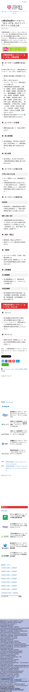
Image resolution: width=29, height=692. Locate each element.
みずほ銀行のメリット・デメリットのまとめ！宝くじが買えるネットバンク (18, 525)
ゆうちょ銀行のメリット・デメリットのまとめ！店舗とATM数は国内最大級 (18, 516)
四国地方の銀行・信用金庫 (9, 571)
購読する (5, 507)
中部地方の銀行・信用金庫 (9, 582)
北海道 (21, 369)
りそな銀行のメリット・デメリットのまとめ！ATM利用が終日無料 (18, 554)
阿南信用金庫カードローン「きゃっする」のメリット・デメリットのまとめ (18, 452)
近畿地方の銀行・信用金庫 (9, 578)
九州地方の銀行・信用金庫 (9, 567)
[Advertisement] (14, 388)
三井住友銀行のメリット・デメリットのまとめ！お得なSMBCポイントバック (18, 535)
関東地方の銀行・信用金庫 (9, 585)
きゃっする (15, 369)
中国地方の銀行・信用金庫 (9, 575)
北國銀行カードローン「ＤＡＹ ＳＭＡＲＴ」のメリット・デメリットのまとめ (18, 442)
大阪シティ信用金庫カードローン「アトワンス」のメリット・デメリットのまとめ (18, 432)
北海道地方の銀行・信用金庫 (9, 592)
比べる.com (9, 402)
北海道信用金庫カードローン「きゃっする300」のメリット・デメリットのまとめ (16, 468)
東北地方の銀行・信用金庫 (9, 589)
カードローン (7, 369)
